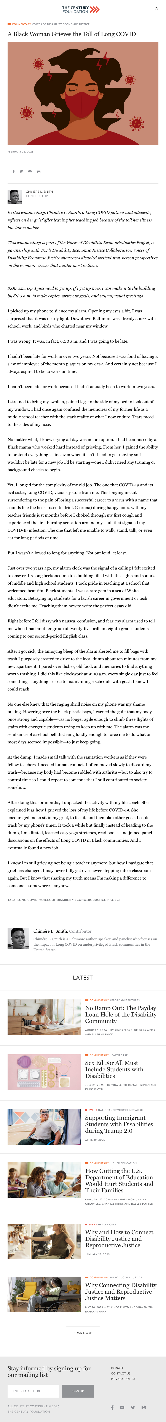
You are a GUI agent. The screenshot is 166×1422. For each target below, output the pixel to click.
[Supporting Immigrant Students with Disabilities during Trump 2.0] (44, 1127)
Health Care (119, 1055)
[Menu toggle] (9, 8)
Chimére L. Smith (39, 191)
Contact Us (121, 1373)
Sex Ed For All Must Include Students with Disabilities (114, 1069)
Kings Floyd (123, 1030)
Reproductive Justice (126, 1277)
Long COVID (39, 492)
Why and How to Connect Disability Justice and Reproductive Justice (119, 1239)
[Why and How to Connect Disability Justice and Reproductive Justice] (44, 1241)
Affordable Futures (125, 1000)
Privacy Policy (123, 1379)
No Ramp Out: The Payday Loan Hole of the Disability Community (120, 1014)
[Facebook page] (112, 1407)
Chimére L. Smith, (63, 931)
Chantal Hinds (113, 1203)
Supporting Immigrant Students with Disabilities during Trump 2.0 (119, 1124)
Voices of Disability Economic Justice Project (80, 900)
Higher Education (123, 1163)
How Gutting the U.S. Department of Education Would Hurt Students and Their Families (119, 1181)
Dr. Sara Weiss (144, 1030)
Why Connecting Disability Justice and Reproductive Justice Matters (120, 1291)
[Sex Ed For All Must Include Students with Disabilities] (44, 1072)
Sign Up (78, 1391)
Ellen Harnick (102, 1034)
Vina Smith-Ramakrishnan (130, 1085)
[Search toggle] (156, 8)
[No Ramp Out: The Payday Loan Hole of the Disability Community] (44, 1017)
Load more (83, 1333)
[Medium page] (144, 1407)
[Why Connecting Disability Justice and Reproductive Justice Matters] (44, 1294)
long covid (28, 900)
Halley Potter (142, 1203)
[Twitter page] (133, 1407)
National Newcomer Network (120, 1110)
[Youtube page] (122, 1407)
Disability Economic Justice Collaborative (91, 250)
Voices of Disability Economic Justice (61, 24)
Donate (117, 1368)
